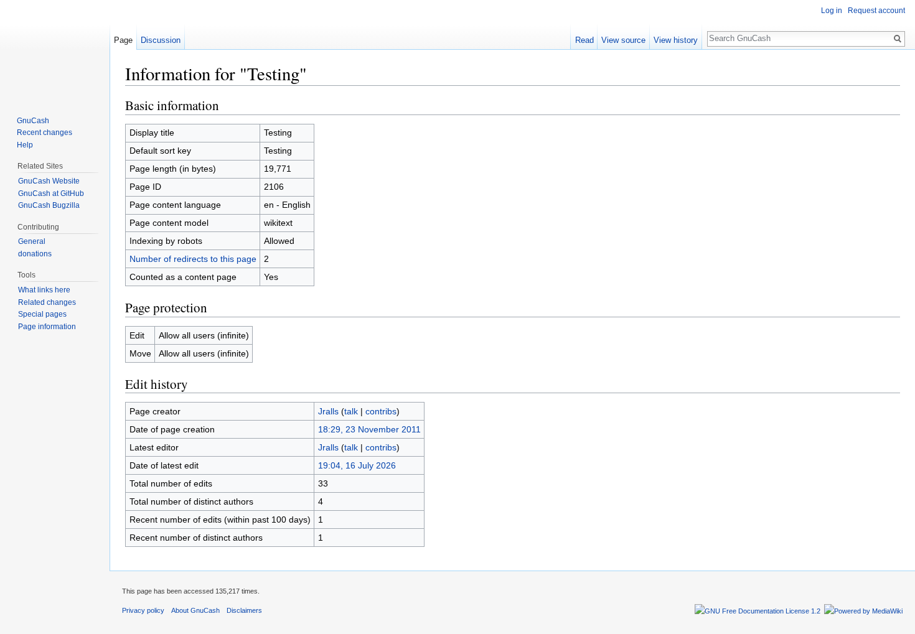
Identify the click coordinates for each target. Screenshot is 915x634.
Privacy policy (143, 610)
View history (676, 40)
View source (623, 40)
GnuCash (33, 120)
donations (35, 253)
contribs (380, 411)
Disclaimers (244, 610)
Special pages (42, 314)
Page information (47, 326)
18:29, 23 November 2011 (369, 429)
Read (584, 40)
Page (123, 40)
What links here (44, 290)
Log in (831, 10)
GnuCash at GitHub (51, 193)
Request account (876, 10)
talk (351, 411)
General (31, 241)
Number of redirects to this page (192, 259)
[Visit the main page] (55, 50)
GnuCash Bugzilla (49, 205)
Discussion (161, 40)
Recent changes (44, 132)
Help (25, 145)
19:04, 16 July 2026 (357, 465)
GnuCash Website (49, 181)
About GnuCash (195, 610)
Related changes (47, 302)
